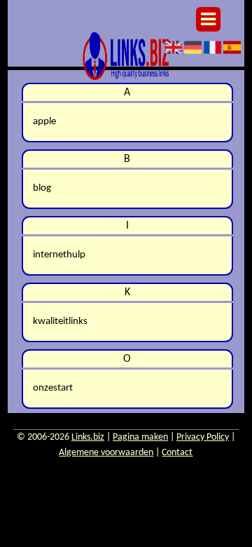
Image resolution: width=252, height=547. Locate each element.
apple (44, 121)
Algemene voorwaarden (106, 452)
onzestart (53, 388)
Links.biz (87, 437)
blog (42, 188)
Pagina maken (140, 437)
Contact (177, 452)
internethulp (59, 255)
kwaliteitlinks (60, 321)
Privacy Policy (202, 437)
